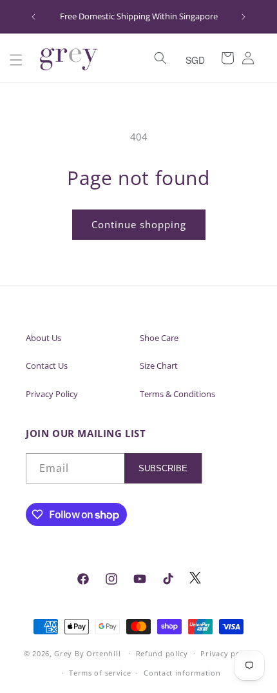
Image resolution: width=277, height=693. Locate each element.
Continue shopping (138, 224)
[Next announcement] (243, 17)
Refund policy (162, 653)
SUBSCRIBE (162, 468)
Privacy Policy (52, 394)
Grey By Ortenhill (87, 653)
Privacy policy (226, 653)
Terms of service (100, 673)
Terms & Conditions (177, 394)
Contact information (182, 673)
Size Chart (159, 365)
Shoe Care (159, 338)
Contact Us (47, 365)
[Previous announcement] (33, 17)
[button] (16, 60)
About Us (43, 338)
